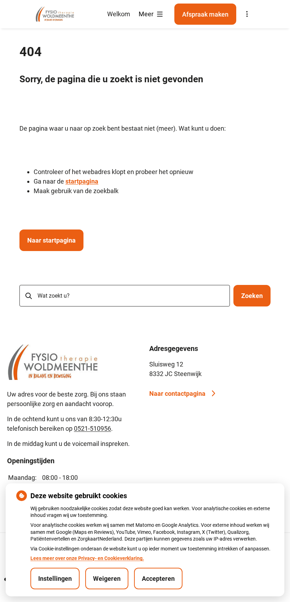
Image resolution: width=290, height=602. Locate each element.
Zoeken (252, 295)
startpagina (81, 181)
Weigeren (107, 578)
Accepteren (158, 578)
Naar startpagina (51, 240)
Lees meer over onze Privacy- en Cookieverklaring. (87, 558)
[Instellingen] (247, 14)
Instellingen (55, 578)
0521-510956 (92, 428)
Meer (147, 14)
